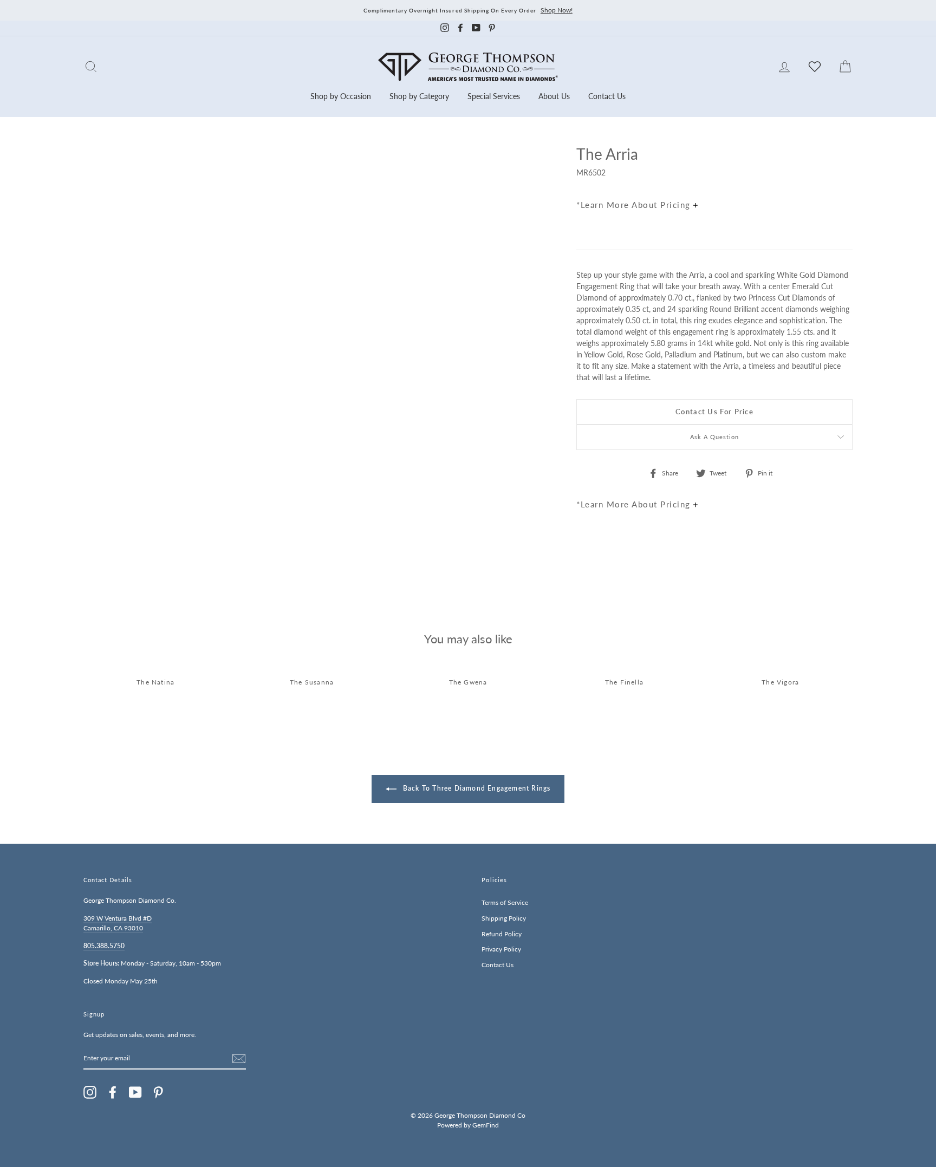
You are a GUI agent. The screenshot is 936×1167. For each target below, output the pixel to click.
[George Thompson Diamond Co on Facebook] (112, 1092)
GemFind (485, 1125)
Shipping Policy (504, 918)
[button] (842, 177)
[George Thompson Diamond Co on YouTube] (135, 1092)
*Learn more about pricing (634, 205)
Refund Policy (502, 934)
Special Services (493, 96)
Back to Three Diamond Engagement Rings (476, 788)
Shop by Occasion (340, 96)
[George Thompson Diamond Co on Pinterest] (158, 1092)
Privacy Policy (501, 949)
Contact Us (607, 96)
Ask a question (714, 437)
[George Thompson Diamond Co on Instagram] (89, 1092)
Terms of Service (505, 902)
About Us (554, 96)
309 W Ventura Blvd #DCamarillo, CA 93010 (117, 923)
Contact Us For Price (714, 411)
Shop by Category (419, 96)
